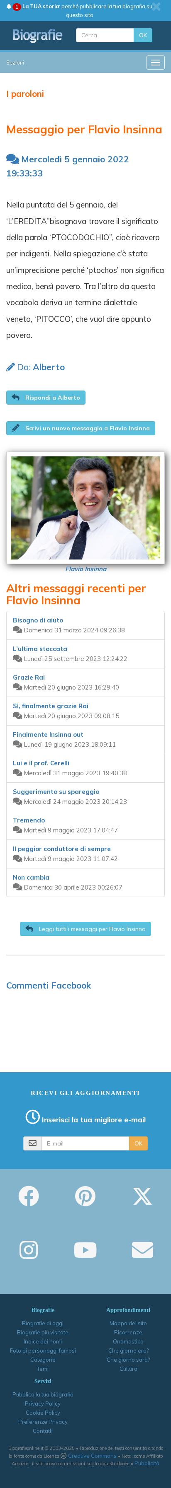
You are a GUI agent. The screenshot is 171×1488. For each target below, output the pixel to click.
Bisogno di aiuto (38, 620)
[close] (156, 6)
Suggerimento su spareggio (56, 792)
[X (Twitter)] (142, 1202)
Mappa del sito (128, 1323)
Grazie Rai (29, 677)
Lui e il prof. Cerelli (41, 763)
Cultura (128, 1368)
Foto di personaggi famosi (43, 1350)
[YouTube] (85, 1255)
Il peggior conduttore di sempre (62, 849)
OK (143, 35)
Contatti (43, 1431)
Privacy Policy (43, 1403)
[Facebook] (28, 1202)
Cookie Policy (43, 1412)
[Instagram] (29, 1255)
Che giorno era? (128, 1350)
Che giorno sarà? (128, 1359)
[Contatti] (142, 1255)
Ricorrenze (128, 1332)
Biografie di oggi (43, 1323)
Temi (43, 1368)
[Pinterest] (85, 1202)
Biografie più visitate (42, 1332)
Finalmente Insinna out (48, 734)
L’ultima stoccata (40, 649)
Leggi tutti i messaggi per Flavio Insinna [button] (91, 929)
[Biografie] (38, 36)
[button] (46, 398)
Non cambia (31, 877)
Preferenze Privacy (43, 1421)
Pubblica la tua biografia (42, 1394)
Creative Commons (92, 1455)
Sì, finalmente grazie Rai (50, 706)
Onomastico (128, 1341)
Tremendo (29, 820)
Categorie (43, 1359)
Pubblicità (146, 1463)
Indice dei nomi (43, 1341)
